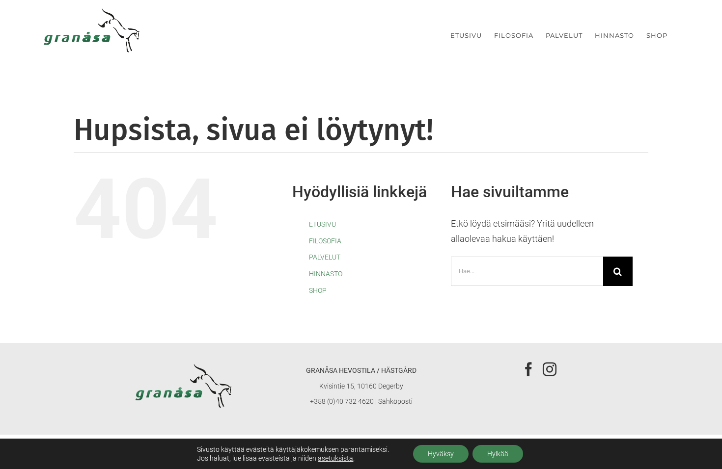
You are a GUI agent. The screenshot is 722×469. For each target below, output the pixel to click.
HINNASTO (325, 274)
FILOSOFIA (325, 241)
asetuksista (335, 458)
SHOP (318, 290)
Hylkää (497, 454)
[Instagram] (549, 369)
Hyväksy (441, 454)
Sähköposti (395, 401)
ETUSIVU (322, 224)
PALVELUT (324, 257)
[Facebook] (528, 369)
